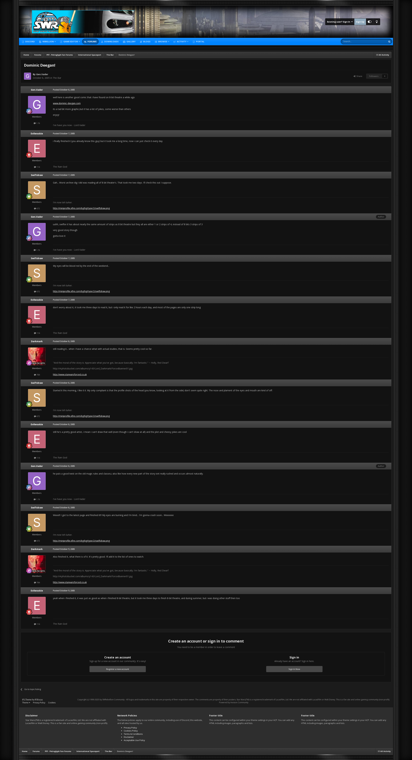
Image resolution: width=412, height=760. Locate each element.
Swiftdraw (37, 175)
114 (38, 166)
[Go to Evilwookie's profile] (37, 148)
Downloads (111, 41)
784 (38, 374)
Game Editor (70, 41)
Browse (162, 41)
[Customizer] (369, 22)
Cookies (52, 702)
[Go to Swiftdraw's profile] (37, 190)
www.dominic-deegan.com (67, 103)
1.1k (38, 123)
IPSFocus (39, 699)
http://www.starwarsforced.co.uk (70, 374)
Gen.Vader (42, 74)
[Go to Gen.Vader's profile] (27, 76)
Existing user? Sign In (339, 21)
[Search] (389, 41)
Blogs (146, 41)
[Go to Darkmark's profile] (37, 356)
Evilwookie (37, 133)
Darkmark (37, 341)
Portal (200, 41)
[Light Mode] (376, 22)
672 (38, 208)
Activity (181, 41)
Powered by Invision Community (233, 702)
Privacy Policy (39, 702)
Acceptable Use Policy (134, 740)
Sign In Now (294, 669)
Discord (30, 41)
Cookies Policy (131, 730)
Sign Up (360, 21)
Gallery (131, 41)
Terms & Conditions (133, 733)
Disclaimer (129, 737)
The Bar (57, 77)
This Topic (377, 41)
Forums (92, 41)
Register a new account (117, 669)
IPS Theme (27, 699)
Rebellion (48, 41)
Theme (25, 702)
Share (358, 76)
